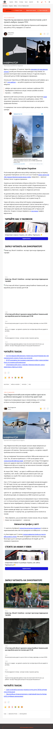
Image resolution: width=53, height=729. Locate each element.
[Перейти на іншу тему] (42, 2)
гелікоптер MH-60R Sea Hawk (13, 461)
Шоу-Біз (31, 2)
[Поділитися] (44, 33)
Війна (16, 2)
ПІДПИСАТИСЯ (26, 238)
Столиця (21, 2)
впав (45, 97)
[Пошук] (45, 2)
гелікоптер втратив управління (30, 528)
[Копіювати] (47, 33)
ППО (30, 384)
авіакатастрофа (12, 713)
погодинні (34, 211)
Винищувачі (23, 713)
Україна (11, 2)
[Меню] (49, 2)
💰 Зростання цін (42, 10)
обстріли (6, 384)
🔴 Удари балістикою (30, 10)
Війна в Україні (15, 384)
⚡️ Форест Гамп (18, 10)
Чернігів (24, 384)
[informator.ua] (5, 2)
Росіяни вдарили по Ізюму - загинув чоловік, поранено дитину (22, 338)
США (5, 713)
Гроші (26, 2)
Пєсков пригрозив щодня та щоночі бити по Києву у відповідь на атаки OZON (26, 323)
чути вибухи (11, 82)
